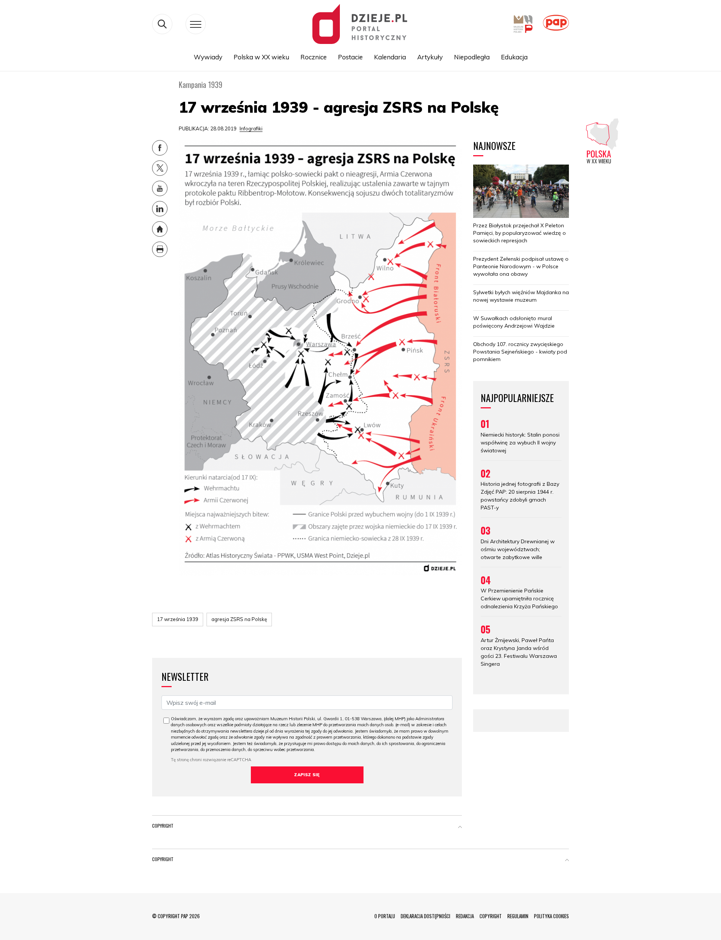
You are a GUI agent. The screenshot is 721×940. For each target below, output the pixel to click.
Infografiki (251, 128)
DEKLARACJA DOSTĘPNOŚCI (425, 916)
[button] (460, 827)
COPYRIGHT (491, 916)
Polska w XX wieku (261, 57)
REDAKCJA (465, 916)
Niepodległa (472, 57)
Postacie (350, 57)
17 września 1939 (177, 619)
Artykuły (430, 57)
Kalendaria (390, 57)
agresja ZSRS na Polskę (239, 619)
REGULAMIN (517, 916)
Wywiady (208, 57)
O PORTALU (384, 916)
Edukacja (514, 57)
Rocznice (313, 57)
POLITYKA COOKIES (551, 916)
